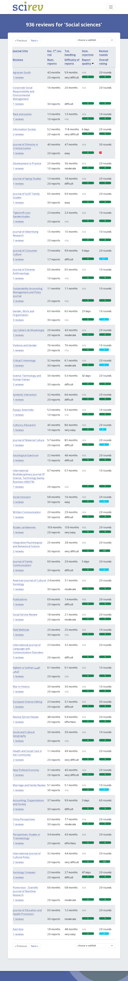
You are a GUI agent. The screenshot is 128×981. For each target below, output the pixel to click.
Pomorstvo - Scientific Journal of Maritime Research (25, 891)
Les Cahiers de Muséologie (28, 330)
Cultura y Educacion (24, 425)
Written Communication (27, 512)
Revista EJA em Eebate (26, 717)
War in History (21, 686)
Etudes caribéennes (24, 527)
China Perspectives (24, 819)
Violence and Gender (25, 345)
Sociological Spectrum (25, 455)
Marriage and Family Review (29, 785)
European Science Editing (27, 701)
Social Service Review (25, 614)
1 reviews (18, 77)
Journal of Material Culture (28, 440)
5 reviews (18, 259)
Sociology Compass (24, 872)
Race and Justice (22, 114)
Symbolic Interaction (25, 394)
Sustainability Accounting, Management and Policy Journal (28, 292)
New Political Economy (26, 770)
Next (34, 40)
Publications (20, 599)
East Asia (18, 929)
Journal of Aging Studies (27, 178)
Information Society (24, 129)
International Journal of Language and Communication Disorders (28, 648)
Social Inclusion (22, 497)
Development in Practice (27, 163)
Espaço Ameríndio (23, 410)
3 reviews (18, 320)
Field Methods (21, 629)
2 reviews (18, 134)
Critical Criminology (24, 360)
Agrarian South (22, 72)
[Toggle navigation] (110, 7)
